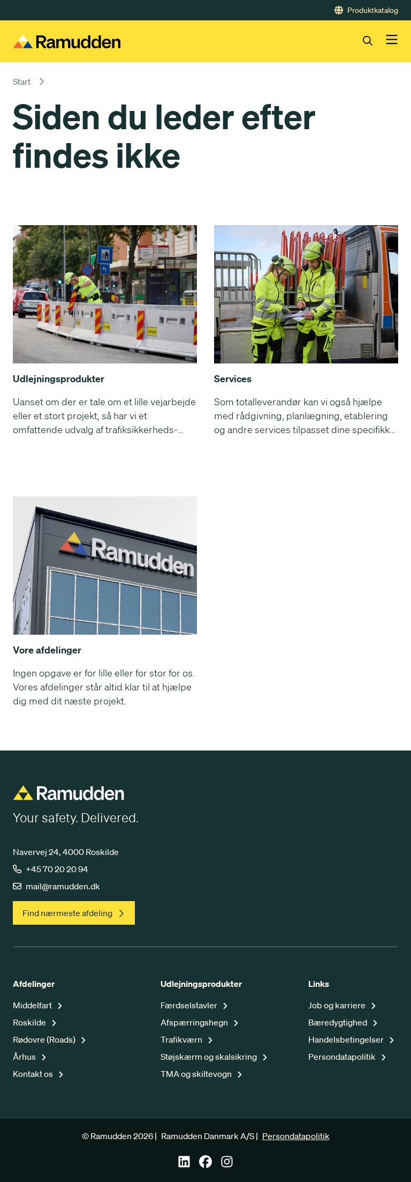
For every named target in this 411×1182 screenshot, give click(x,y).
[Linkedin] (184, 1164)
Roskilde (30, 1022)
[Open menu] (391, 41)
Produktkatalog (372, 10)
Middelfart (33, 1005)
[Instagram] (226, 1164)
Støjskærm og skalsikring (209, 1056)
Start (22, 81)
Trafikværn (182, 1039)
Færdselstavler (190, 1005)
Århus (25, 1056)
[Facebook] (205, 1164)
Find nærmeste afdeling (67, 913)
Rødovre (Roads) (45, 1039)
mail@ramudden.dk (63, 886)
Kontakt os (34, 1073)
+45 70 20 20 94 (57, 869)
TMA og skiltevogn (197, 1073)
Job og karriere (337, 1005)
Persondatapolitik (342, 1056)
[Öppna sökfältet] (374, 41)
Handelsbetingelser (346, 1039)
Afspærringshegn (195, 1022)
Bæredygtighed (338, 1022)
